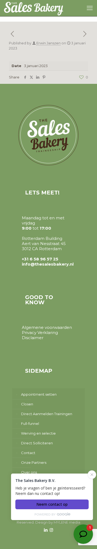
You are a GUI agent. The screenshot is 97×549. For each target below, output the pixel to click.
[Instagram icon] (51, 530)
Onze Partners (33, 462)
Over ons (29, 472)
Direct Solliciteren (37, 443)
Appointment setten (39, 394)
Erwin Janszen (48, 43)
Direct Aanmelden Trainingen (46, 414)
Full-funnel (30, 423)
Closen (27, 404)
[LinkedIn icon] (46, 530)
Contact (28, 453)
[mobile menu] (89, 8)
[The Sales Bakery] (33, 8)
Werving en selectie (38, 433)
